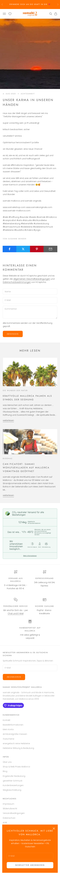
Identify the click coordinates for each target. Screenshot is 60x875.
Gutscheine (8, 738)
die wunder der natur (15, 390)
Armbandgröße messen (15, 734)
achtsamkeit (28, 93)
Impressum (8, 803)
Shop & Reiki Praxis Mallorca (16, 766)
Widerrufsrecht (10, 808)
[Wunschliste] (10, 14)
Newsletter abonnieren (30, 865)
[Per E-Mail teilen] (50, 249)
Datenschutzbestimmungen (17, 282)
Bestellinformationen (13, 724)
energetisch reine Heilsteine (16, 743)
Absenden (13, 334)
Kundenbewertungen (13, 785)
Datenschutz (9, 818)
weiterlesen (8, 420)
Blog (5, 771)
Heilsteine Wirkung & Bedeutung (18, 748)
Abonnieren (14, 677)
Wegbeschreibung (12, 790)
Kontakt (6, 720)
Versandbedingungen (14, 813)
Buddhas (7, 458)
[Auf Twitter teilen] (23, 249)
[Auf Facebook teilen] (9, 249)
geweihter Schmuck (12, 780)
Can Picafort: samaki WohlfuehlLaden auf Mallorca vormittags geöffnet (26, 467)
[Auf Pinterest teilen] (37, 249)
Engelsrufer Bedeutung (14, 776)
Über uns (7, 762)
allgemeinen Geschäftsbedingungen (31, 279)
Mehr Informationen (30, 555)
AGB (5, 822)
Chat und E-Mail (15, 613)
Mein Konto (8, 729)
